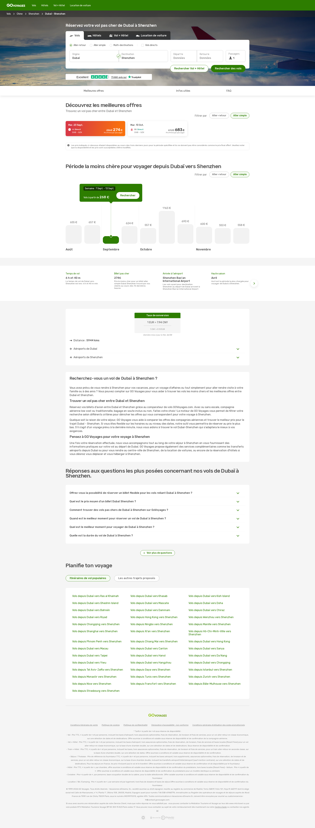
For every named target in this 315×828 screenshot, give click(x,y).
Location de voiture (80, 5)
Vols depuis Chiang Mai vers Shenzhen (154, 641)
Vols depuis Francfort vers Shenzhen (153, 683)
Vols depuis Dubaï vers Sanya (206, 648)
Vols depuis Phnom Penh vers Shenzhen (97, 641)
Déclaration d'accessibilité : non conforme (170, 725)
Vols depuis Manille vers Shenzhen (210, 624)
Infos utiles (183, 90)
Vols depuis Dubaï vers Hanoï (148, 655)
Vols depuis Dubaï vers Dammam (150, 610)
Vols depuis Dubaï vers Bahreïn (91, 610)
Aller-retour (219, 115)
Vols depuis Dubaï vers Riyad (89, 617)
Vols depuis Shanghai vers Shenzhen (95, 631)
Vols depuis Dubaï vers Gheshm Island (95, 603)
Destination (128, 54)
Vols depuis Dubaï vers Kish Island (209, 596)
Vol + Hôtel (59, 5)
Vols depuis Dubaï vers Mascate (149, 603)
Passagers (234, 53)
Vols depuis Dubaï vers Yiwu (89, 662)
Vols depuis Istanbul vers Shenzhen (210, 669)
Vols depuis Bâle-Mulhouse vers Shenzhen (215, 683)
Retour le (204, 54)
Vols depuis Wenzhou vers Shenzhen (211, 617)
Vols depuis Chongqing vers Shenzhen (96, 624)
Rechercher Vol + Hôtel (189, 68)
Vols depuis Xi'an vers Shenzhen (150, 631)
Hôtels (44, 5)
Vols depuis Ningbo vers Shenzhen (151, 624)
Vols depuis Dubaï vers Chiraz (207, 610)
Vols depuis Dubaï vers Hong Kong (209, 641)
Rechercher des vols (228, 68)
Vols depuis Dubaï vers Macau (90, 648)
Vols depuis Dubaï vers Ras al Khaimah (95, 596)
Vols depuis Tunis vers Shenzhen (150, 676)
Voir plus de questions (159, 553)
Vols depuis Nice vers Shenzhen (91, 683)
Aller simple (240, 115)
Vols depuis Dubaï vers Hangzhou (150, 662)
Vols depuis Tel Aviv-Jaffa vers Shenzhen (97, 669)
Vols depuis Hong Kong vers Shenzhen (154, 617)
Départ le (178, 54)
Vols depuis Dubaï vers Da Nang (208, 655)
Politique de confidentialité (135, 725)
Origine (76, 54)
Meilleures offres (94, 90)
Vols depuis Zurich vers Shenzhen (209, 676)
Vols (34, 5)
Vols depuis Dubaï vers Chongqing (209, 662)
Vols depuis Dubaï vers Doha (206, 603)
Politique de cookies (111, 725)
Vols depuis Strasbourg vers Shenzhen (96, 690)
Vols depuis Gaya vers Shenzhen (150, 669)
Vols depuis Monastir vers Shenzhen (94, 676)
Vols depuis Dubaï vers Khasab (148, 596)
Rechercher (128, 195)
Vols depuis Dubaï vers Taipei (89, 655)
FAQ (228, 90)
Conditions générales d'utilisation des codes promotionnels (218, 725)
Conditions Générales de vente (84, 725)
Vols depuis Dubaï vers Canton (149, 648)
